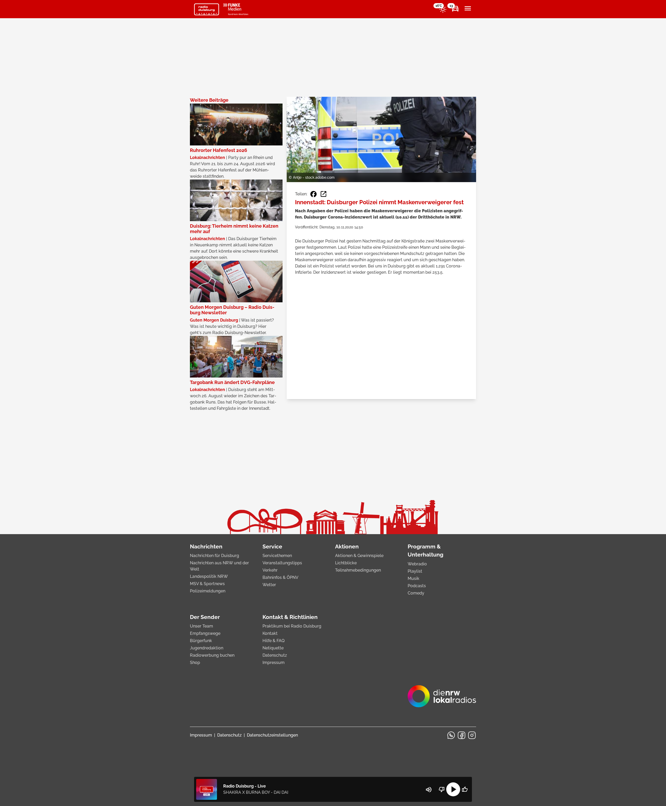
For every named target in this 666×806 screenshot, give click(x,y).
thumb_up (465, 789)
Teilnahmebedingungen (358, 570)
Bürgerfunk (201, 640)
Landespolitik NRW (209, 576)
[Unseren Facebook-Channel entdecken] (461, 735)
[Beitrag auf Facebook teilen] (313, 194)
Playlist (415, 571)
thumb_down (442, 789)
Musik (413, 578)
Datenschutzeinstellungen (272, 735)
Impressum (273, 662)
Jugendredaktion (206, 647)
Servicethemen (277, 555)
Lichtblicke (346, 562)
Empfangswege (205, 633)
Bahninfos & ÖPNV (280, 577)
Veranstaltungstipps (282, 562)
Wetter (269, 584)
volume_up (428, 789)
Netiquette (273, 647)
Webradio (417, 563)
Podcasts (417, 585)
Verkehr (270, 570)
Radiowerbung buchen (212, 655)
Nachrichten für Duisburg (214, 555)
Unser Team (201, 626)
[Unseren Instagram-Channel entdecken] (472, 735)
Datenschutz (274, 655)
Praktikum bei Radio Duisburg (291, 626)
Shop (195, 662)
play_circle (453, 789)
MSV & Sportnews (207, 583)
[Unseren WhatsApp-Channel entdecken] (451, 735)
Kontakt (270, 633)
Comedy (416, 593)
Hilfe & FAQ (273, 640)
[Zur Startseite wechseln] (206, 9)
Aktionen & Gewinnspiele (359, 555)
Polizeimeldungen (207, 590)
